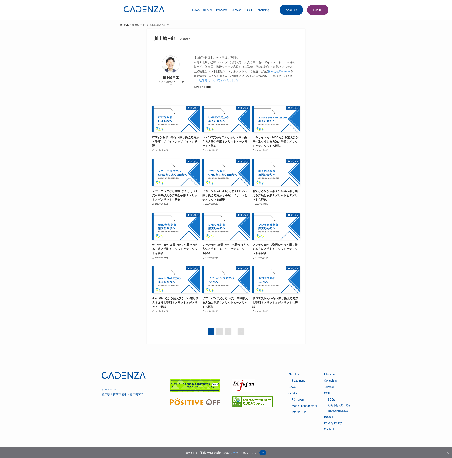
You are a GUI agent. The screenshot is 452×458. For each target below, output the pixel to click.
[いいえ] (447, 452)
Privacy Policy (333, 423)
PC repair (298, 399)
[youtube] (208, 87)
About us (291, 10)
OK (262, 452)
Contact (329, 429)
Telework (236, 10)
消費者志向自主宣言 (338, 410)
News (196, 10)
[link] (196, 87)
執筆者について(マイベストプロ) (219, 80)
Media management (304, 406)
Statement (298, 380)
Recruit (317, 10)
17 (240, 331)
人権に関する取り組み (339, 405)
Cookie (233, 452)
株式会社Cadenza (279, 71)
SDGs (331, 399)
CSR (327, 393)
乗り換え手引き (139, 24)
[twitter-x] (202, 87)
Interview (221, 10)
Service (208, 10)
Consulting (262, 10)
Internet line (299, 412)
